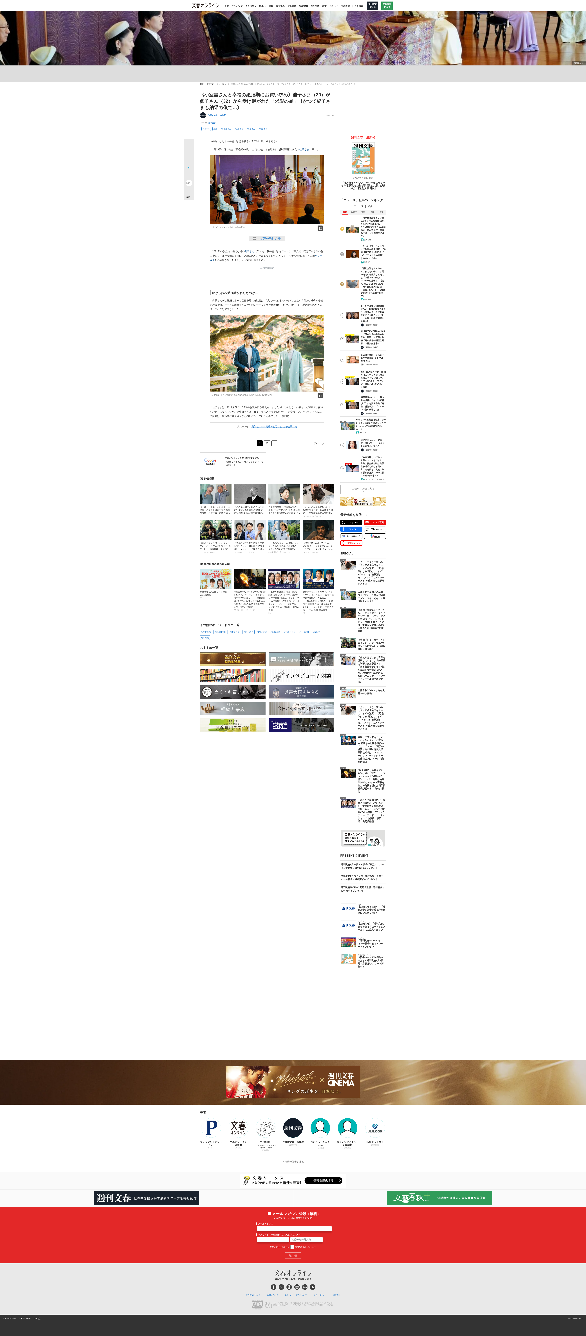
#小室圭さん (226, 129)
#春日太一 (318, 632)
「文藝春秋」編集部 (371, 364)
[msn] (304, 1287)
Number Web (9, 1318)
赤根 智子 (367, 262)
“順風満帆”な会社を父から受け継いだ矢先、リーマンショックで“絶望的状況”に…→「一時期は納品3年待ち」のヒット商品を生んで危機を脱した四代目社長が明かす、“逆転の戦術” (250, 601)
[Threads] (289, 1287)
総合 (370, 206)
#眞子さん (251, 129)
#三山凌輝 (304, 632)
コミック (334, 6)
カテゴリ (250, 6)
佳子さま (304, 149)
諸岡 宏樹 (367, 240)
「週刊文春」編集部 (216, 115)
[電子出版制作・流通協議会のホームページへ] (257, 1305)
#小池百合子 (290, 632)
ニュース (220, 84)
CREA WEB (25, 1318)
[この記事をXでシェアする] (189, 145)
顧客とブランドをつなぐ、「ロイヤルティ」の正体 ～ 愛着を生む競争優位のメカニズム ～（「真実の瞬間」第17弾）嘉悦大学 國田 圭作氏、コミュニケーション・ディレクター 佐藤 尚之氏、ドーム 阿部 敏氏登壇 (318, 602)
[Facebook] (273, 1287)
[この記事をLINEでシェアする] (189, 174)
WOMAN (303, 6)
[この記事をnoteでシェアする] (189, 183)
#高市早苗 (206, 632)
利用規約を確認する (279, 1247)
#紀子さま (263, 129)
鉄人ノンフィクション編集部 (374, 479)
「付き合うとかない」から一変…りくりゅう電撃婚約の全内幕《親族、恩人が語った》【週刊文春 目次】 (363, 185)
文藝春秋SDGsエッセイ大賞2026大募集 (213, 595)
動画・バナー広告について (296, 1295)
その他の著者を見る (293, 1161)
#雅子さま (235, 632)
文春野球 (345, 6)
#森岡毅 (205, 637)
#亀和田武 (275, 632)
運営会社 (336, 1295)
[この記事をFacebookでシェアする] (189, 154)
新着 (226, 6)
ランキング (237, 6)
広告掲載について (253, 1295)
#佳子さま (239, 129)
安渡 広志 (363, 432)
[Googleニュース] (297, 1287)
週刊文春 (280, 6)
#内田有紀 (262, 632)
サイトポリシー (319, 1295)
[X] (281, 1287)
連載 (271, 6)
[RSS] (312, 1287)
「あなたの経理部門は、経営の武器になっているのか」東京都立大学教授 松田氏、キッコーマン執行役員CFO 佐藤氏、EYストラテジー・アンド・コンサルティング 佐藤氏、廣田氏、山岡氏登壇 (284, 602)
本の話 (37, 1318)
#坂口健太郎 (220, 632)
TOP (202, 84)
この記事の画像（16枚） (270, 238)
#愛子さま (248, 632)
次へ (316, 443)
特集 (261, 6)
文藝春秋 (292, 6)
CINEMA (315, 6)
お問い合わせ (272, 1295)
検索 (361, 6)
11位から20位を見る (363, 488)
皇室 (215, 129)
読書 (324, 6)
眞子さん (249, 251)
